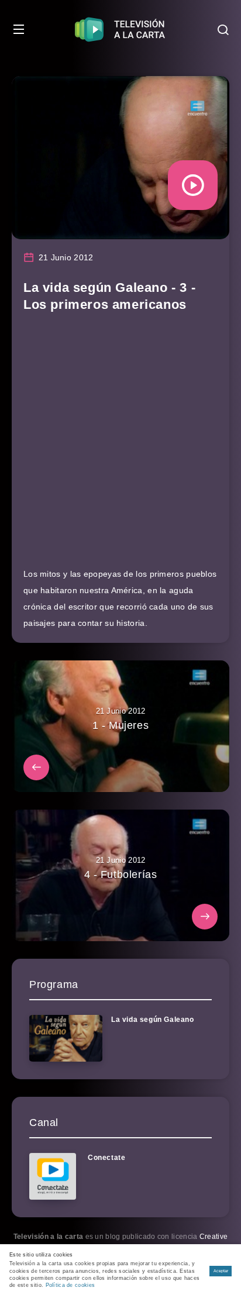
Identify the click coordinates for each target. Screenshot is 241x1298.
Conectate (106, 1158)
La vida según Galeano (152, 1019)
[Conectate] (52, 1176)
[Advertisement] (120, 445)
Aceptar (221, 1271)
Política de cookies (70, 1285)
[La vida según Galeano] (65, 1038)
